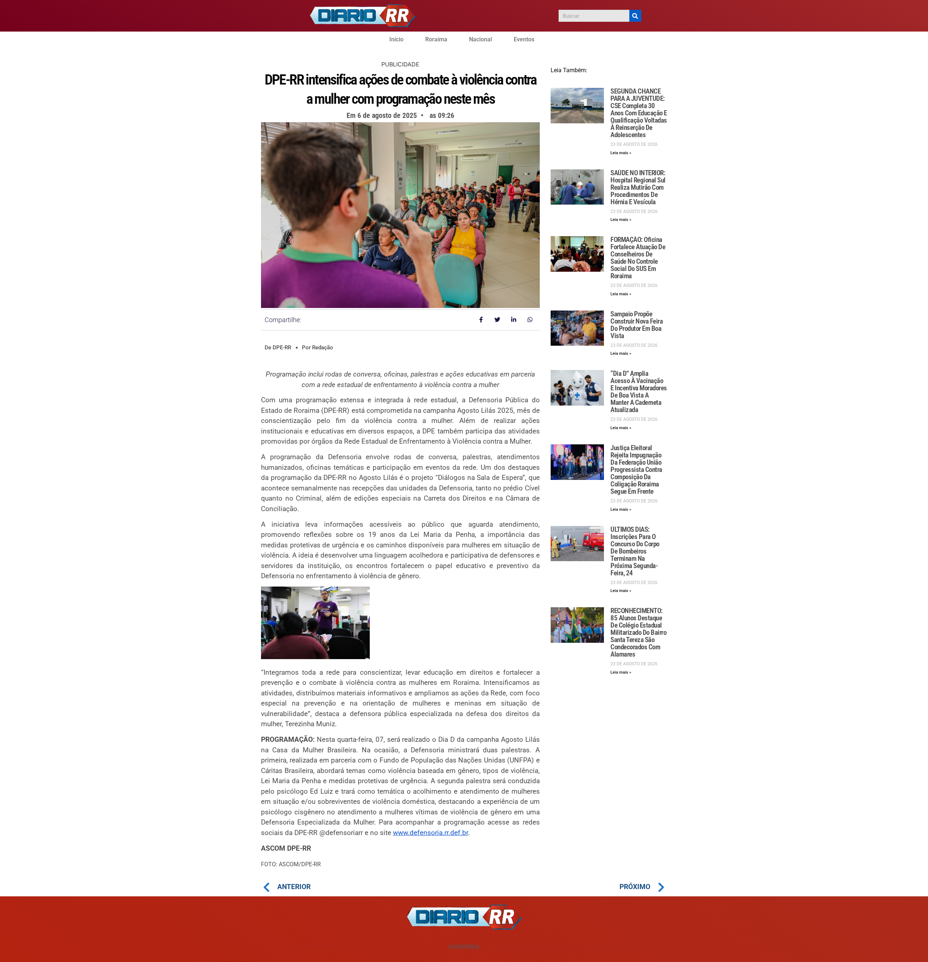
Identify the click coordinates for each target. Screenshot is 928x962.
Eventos (524, 39)
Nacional (480, 39)
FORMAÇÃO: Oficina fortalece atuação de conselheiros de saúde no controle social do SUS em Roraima (637, 257)
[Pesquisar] (635, 16)
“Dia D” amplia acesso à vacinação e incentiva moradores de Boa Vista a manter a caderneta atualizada (638, 391)
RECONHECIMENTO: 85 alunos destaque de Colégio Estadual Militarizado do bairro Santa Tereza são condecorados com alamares (638, 632)
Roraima (436, 39)
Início (396, 39)
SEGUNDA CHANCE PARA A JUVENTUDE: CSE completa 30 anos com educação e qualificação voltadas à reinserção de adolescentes (638, 113)
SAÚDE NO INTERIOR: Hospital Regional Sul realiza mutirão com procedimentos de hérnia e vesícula (638, 187)
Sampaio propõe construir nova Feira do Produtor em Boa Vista (636, 325)
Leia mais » (620, 153)
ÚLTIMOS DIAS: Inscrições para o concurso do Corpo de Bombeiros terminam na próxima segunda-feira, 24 (634, 551)
